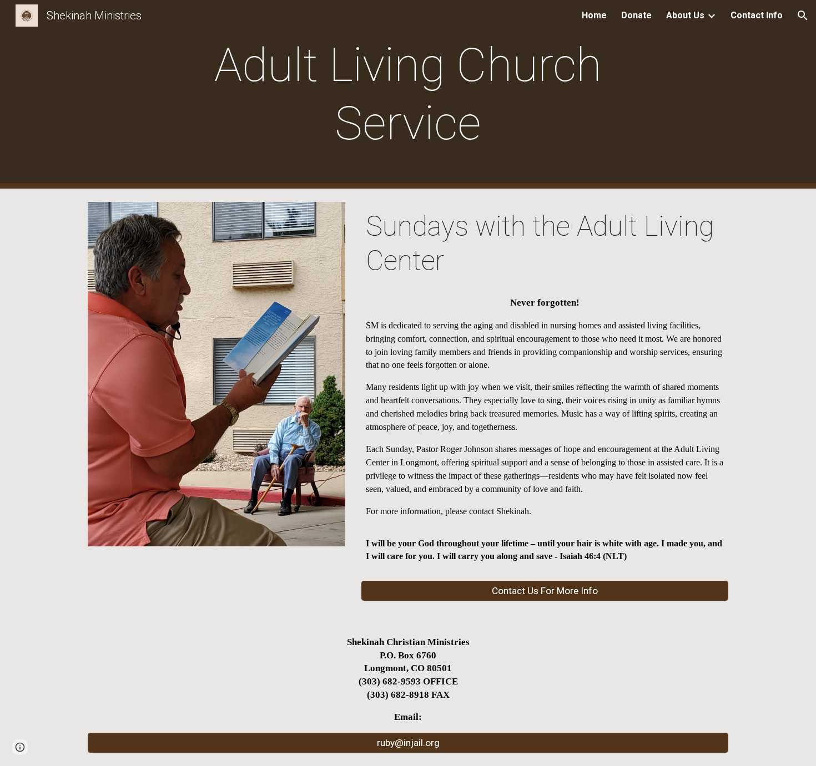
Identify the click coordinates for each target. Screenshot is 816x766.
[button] (802, 15)
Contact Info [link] (757, 15)
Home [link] (594, 15)
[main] (407, 94)
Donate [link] (636, 15)
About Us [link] (685, 15)
